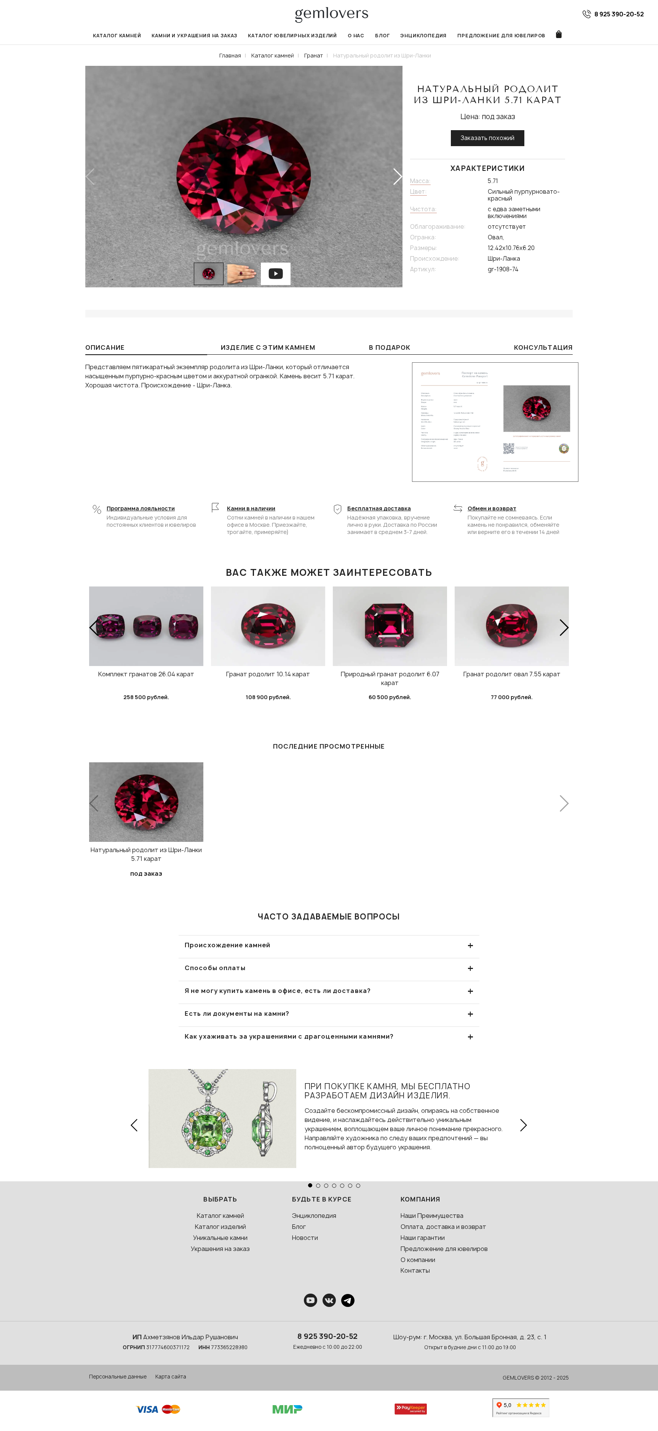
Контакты (415, 1270)
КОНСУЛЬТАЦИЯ (543, 347)
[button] (397, 176)
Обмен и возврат (492, 508)
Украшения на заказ (220, 1249)
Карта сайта (170, 1376)
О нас (356, 35)
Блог (382, 35)
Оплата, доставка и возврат (443, 1226)
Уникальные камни (220, 1237)
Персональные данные (118, 1376)
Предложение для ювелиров (501, 35)
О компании (418, 1260)
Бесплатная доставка (379, 508)
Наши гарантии (423, 1237)
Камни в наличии (251, 508)
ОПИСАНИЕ (105, 347)
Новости (305, 1237)
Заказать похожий (487, 138)
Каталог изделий (220, 1226)
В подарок (389, 347)
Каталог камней (117, 35)
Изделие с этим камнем (268, 347)
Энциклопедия (423, 35)
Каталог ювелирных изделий (292, 35)
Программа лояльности (141, 508)
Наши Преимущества (432, 1215)
